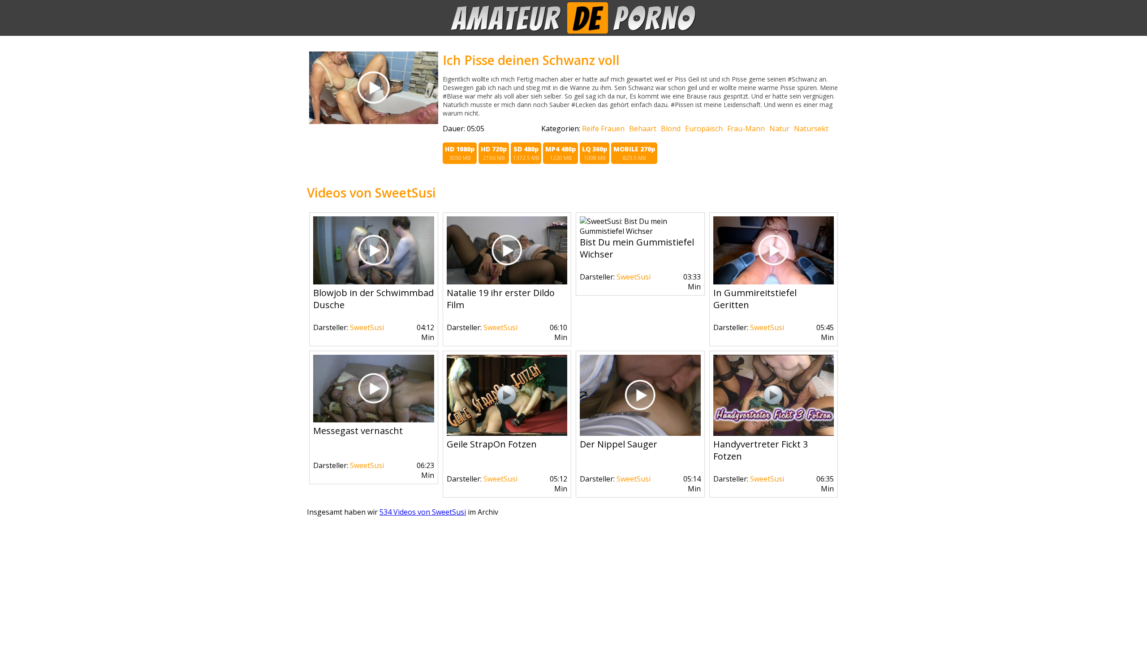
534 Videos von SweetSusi (422, 512)
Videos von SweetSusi (371, 192)
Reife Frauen (603, 128)
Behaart (642, 128)
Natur (779, 128)
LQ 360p (594, 153)
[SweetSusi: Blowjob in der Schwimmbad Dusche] (373, 282)
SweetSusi (367, 327)
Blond (671, 128)
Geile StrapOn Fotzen (492, 444)
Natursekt (811, 128)
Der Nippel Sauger (618, 444)
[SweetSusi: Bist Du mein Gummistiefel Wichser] (640, 231)
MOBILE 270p (634, 153)
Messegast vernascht (358, 431)
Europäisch (704, 128)
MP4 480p (560, 153)
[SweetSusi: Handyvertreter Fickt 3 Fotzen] (773, 433)
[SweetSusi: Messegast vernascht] (373, 420)
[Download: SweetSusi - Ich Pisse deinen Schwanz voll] (373, 121)
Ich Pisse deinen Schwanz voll (531, 60)
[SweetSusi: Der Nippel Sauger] (640, 433)
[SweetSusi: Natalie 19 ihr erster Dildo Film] (507, 282)
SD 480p (526, 153)
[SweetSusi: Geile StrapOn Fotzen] (507, 433)
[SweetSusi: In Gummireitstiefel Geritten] (773, 282)
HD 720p (494, 153)
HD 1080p (459, 153)
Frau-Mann (746, 128)
